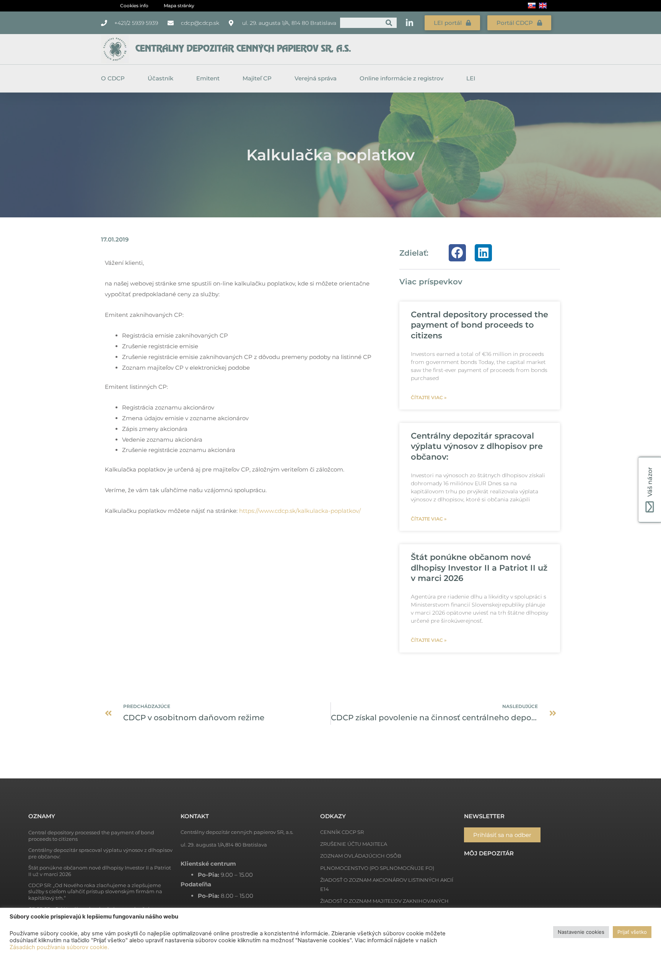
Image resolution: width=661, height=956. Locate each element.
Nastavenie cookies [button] (581, 932)
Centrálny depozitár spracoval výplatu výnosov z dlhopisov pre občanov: (477, 446)
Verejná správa (316, 78)
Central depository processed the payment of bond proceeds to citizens (479, 325)
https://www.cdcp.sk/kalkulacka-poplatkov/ (300, 510)
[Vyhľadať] (389, 23)
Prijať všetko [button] (632, 932)
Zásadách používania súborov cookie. (59, 947)
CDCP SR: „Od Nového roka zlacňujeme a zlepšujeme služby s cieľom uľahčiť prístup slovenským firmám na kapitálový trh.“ (95, 891)
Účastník (160, 78)
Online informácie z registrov (401, 78)
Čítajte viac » (428, 397)
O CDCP (113, 78)
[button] (457, 252)
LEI (470, 78)
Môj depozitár (489, 853)
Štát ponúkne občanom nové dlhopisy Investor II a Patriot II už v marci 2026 (479, 567)
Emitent (208, 78)
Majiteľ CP (257, 78)
